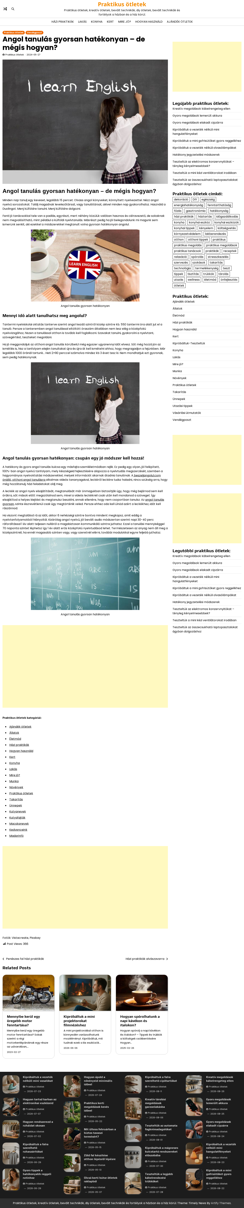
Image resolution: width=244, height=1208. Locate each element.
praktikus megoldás (188, 245)
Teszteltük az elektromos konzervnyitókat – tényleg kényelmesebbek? (203, 164)
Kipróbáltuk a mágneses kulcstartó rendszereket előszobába (161, 1151)
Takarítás (16, 799)
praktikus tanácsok (187, 251)
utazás (178, 280)
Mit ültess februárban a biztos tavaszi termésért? (100, 1133)
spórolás (197, 257)
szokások (198, 263)
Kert (110, 22)
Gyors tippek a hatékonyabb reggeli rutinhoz (37, 1174)
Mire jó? (124, 22)
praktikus (219, 239)
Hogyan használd (149, 22)
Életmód (15, 739)
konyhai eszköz (199, 222)
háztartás (205, 217)
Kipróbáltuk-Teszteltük (189, 343)
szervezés (181, 263)
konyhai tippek (184, 228)
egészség (208, 199)
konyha (179, 222)
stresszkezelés (218, 257)
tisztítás (193, 274)
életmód (210, 280)
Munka (14, 781)
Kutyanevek (17, 811)
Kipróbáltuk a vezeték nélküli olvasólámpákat (204, 148)
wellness (194, 280)
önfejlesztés (229, 280)
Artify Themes (221, 1203)
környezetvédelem (187, 234)
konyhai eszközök (226, 222)
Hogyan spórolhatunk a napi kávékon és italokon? (140, 1020)
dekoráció (181, 199)
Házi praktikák (62, 22)
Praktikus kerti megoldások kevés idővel (96, 1106)
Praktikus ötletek (122, 4)
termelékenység (206, 268)
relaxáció (180, 257)
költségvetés (227, 228)
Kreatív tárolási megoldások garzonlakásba (155, 1103)
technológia (182, 268)
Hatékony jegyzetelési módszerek (196, 155)
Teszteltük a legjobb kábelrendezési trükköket (159, 1177)
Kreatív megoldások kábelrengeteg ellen (201, 109)
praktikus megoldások (221, 245)
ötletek (179, 286)
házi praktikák (184, 217)
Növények (16, 787)
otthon (179, 239)
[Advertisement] (85, 666)
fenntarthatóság (219, 205)
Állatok (14, 733)
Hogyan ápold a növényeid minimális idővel (98, 1080)
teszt (226, 268)
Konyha (97, 22)
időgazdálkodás (227, 217)
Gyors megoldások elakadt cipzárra (198, 123)
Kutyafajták (17, 818)
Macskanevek (19, 824)
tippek (178, 274)
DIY (195, 199)
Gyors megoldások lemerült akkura (197, 116)
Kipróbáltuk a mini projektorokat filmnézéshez (79, 1020)
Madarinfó (16, 836)
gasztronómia (195, 211)
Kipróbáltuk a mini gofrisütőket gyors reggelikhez (207, 141)
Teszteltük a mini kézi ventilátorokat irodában (204, 173)
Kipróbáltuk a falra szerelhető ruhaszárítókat (35, 1148)
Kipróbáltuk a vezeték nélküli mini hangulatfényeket (196, 131)
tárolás (223, 274)
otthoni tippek (198, 239)
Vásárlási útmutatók (187, 413)
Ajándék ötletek (180, 22)
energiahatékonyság (188, 205)
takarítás (216, 263)
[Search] (13, 9)
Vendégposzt (34, 32)
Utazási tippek (183, 406)
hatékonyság (219, 211)
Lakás (82, 22)
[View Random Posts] (5, 9)
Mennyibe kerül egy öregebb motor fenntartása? (23, 1020)
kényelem (206, 228)
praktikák (212, 251)
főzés (177, 211)
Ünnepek (15, 805)
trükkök (208, 274)
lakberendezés (215, 234)
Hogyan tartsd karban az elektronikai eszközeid (39, 1101)
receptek (229, 251)
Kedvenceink (18, 830)
